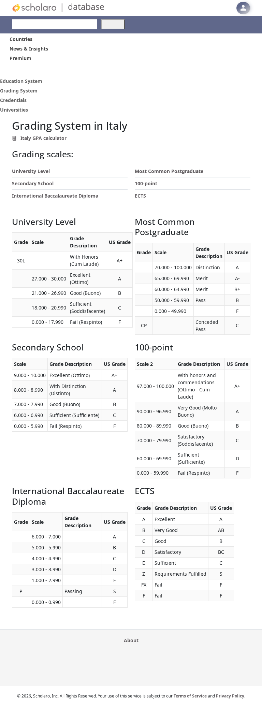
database (86, 6)
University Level (31, 171)
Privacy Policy (230, 696)
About (131, 640)
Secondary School (33, 183)
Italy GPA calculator (43, 138)
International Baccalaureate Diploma (55, 195)
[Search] (113, 24)
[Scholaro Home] (34, 7)
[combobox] (54, 24)
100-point (146, 183)
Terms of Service (190, 696)
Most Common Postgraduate (169, 171)
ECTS (140, 195)
